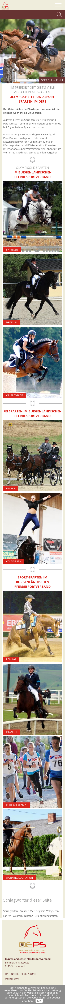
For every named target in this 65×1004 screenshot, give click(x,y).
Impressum (12, 978)
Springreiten (10, 911)
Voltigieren (13, 561)
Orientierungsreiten (46, 915)
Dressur (11, 322)
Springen (12, 249)
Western (18, 915)
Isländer (12, 732)
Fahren (10, 488)
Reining (11, 659)
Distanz (28, 915)
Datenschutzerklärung (20, 974)
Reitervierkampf (16, 805)
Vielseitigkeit (14, 395)
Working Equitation (19, 877)
